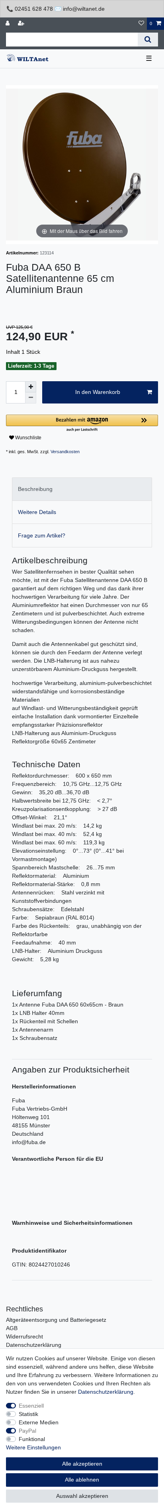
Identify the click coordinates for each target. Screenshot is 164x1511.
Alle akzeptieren (82, 1464)
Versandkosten (65, 451)
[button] (82, 424)
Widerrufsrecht (24, 1336)
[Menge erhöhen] (30, 386)
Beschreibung (35, 489)
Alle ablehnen (82, 1479)
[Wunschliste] (141, 23)
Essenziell (31, 1405)
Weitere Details (37, 512)
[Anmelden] (8, 23)
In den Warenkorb (97, 392)
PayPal (27, 1431)
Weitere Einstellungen (33, 1447)
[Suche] (148, 40)
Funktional (32, 1439)
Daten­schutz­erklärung (105, 1392)
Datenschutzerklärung (33, 1345)
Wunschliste (27, 437)
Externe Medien (39, 1422)
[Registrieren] (22, 23)
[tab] (82, 489)
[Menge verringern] (30, 397)
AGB (12, 1328)
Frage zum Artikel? (41, 535)
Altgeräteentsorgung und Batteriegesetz (56, 1320)
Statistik (28, 1414)
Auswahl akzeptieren (82, 1496)
